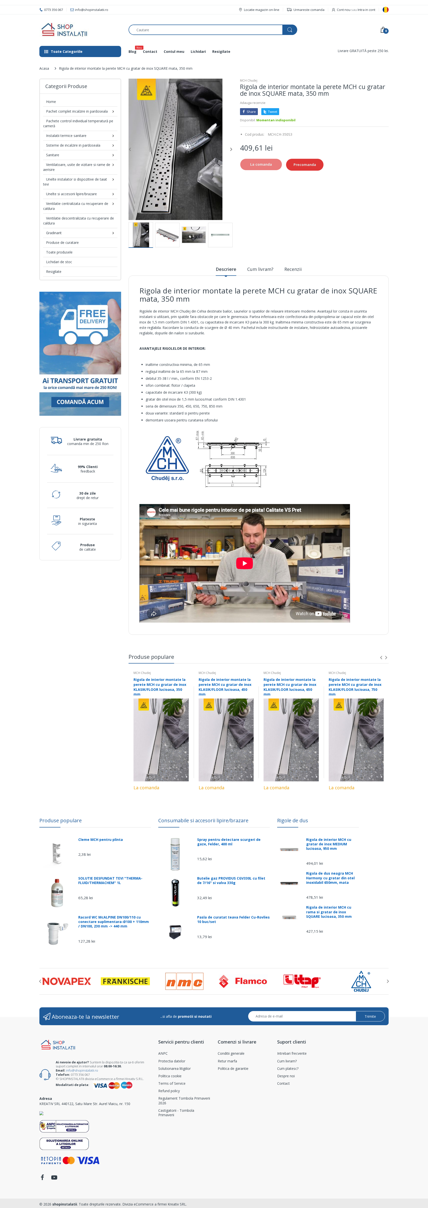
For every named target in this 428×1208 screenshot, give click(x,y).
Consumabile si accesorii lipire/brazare (203, 820)
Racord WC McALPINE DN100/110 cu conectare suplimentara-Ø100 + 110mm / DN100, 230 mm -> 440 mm (113, 921)
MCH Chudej (248, 80)
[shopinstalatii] (80, 29)
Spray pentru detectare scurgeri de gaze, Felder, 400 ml (229, 841)
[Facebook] (42, 1179)
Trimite (370, 1016)
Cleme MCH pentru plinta (100, 839)
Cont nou (343, 9)
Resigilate (53, 271)
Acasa (44, 68)
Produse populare (60, 820)
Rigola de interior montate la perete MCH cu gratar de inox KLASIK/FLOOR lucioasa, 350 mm (160, 687)
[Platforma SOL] (64, 1143)
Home (51, 101)
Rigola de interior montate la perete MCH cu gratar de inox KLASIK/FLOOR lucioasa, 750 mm (355, 687)
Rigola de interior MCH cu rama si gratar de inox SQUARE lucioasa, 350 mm (329, 912)
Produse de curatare (62, 242)
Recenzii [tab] (293, 269)
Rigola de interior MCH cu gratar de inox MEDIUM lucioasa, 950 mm (328, 844)
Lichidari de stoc (59, 261)
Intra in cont (366, 9)
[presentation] (381, 657)
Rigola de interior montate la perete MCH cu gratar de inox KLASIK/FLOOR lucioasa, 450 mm (225, 687)
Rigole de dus (292, 820)
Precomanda (305, 164)
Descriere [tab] (226, 269)
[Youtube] (54, 1179)
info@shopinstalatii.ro (82, 1070)
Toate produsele (59, 252)
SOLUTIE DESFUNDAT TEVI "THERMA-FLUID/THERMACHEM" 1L (110, 880)
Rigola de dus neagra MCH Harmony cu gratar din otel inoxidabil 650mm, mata (330, 878)
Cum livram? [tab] (260, 269)
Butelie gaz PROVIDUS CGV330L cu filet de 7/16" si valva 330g (231, 880)
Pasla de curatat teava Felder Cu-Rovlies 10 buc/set (233, 919)
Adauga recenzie (253, 102)
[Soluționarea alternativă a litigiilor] (64, 1126)
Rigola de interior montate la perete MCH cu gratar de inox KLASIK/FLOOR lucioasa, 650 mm (290, 687)
